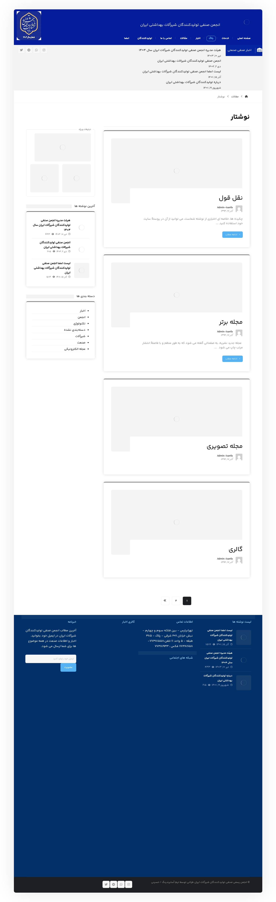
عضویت (68, 667)
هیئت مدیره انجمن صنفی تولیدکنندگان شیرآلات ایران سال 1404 (180, 50)
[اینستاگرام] (44, 50)
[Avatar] (239, 209)
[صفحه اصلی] (246, 97)
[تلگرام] (28, 50)
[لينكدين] (170, 666)
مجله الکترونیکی (74, 349)
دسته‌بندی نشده (74, 330)
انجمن (81, 317)
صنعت (81, 342)
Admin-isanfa (225, 208)
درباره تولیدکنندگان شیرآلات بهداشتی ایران (193, 82)
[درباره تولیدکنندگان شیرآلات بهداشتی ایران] (243, 682)
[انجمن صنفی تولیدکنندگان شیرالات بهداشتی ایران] (81, 249)
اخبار (82, 311)
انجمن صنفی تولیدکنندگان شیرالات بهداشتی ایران (189, 61)
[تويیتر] (21, 50)
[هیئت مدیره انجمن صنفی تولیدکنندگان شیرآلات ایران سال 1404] (81, 227)
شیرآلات (80, 336)
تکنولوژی (79, 323)
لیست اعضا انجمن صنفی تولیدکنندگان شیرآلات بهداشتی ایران (182, 71)
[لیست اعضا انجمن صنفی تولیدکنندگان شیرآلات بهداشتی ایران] (81, 270)
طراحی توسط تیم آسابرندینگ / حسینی (172, 882)
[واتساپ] (36, 50)
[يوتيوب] (166, 666)
